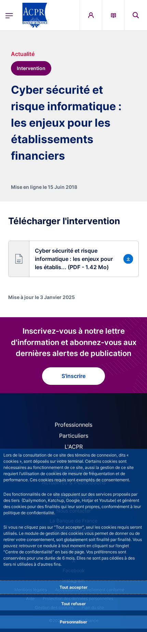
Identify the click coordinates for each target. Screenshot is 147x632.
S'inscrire (73, 375)
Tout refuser (73, 603)
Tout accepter (73, 587)
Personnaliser (73, 621)
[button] (135, 15)
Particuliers (73, 435)
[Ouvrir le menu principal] (9, 15)
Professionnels (73, 424)
